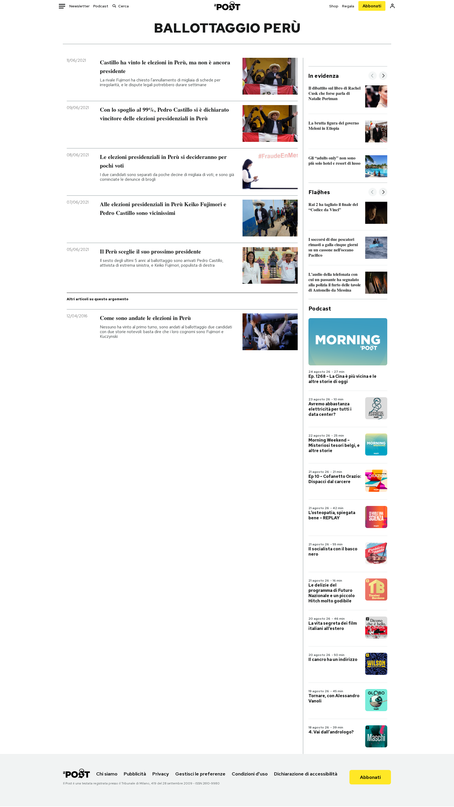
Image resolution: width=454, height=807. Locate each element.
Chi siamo (106, 774)
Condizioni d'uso (250, 774)
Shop (333, 6)
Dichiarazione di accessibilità (305, 774)
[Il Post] (227, 6)
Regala (348, 6)
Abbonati (372, 6)
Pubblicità (135, 774)
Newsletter (79, 6)
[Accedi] (392, 6)
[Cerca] (114, 6)
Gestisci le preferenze (200, 774)
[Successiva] (383, 76)
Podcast (100, 6)
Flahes (319, 192)
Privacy (160, 774)
